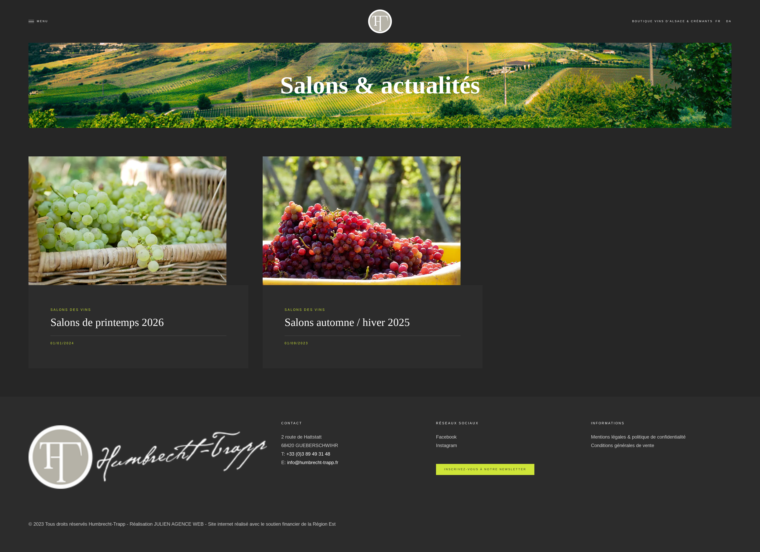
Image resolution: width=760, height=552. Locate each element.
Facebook (446, 437)
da (729, 21)
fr (718, 21)
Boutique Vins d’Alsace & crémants (672, 21)
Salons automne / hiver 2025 (347, 322)
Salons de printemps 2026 (107, 322)
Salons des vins (70, 309)
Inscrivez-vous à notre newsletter (485, 469)
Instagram (446, 445)
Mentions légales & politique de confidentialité (638, 437)
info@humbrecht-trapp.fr (312, 462)
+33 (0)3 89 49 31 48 (308, 454)
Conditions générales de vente (622, 445)
